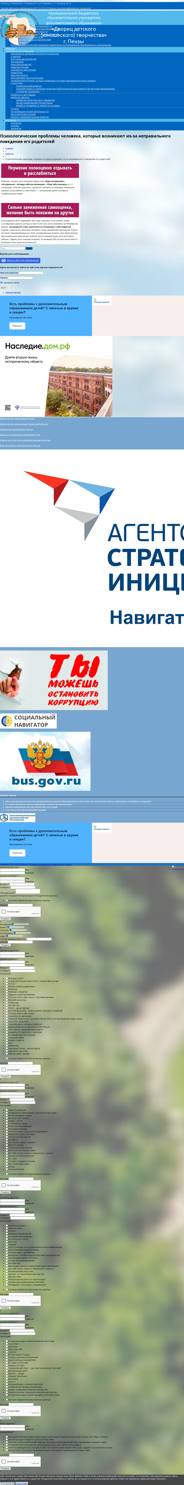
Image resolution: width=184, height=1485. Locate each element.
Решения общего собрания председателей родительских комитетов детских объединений (65, 89)
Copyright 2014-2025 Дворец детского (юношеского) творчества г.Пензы (36, 864)
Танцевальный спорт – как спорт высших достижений (34, 1368)
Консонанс (13, 1378)
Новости (10, 48)
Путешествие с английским (21, 1252)
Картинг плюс (14, 1276)
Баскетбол (13, 1343)
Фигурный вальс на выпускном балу (25, 1384)
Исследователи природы (20, 1236)
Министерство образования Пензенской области (24, 424)
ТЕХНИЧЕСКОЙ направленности (27, 37)
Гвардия (12, 1244)
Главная (9, 21)
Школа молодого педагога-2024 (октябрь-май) (31, 1439)
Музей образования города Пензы (34, 103)
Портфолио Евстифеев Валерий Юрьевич (25, 809)
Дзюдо (11, 1166)
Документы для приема (23, 70)
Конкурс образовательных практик (30, 117)
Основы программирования (21, 1260)
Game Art (12, 1241)
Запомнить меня (11, 282)
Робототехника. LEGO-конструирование (27, 1131)
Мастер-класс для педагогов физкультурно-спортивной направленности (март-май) (49, 1450)
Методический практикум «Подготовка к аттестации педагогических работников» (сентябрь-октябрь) (58, 1436)
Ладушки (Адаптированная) (21, 994)
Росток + (12, 983)
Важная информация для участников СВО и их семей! (31, 807)
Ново (2, 936)
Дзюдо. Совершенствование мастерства (28, 1389)
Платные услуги (19, 75)
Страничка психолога (28, 91)
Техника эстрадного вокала (21, 1161)
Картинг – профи (16, 1373)
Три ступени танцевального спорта (25, 1029)
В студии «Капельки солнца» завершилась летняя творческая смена (38, 804)
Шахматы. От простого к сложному (25, 1032)
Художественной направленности (29, 31)
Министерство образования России (17, 418)
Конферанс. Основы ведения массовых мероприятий (34, 1255)
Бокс (10, 1043)
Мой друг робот (16, 978)
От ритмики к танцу (17, 1123)
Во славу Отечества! (18, 1362)
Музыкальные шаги (17, 1370)
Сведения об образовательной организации (35, 54)
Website (4, 905)
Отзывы (15, 126)
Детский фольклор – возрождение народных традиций (35, 1010)
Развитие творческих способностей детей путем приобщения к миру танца (45, 1018)
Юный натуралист (17, 1225)
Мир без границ (16, 1145)
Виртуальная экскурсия (23, 59)
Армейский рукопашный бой (22, 1360)
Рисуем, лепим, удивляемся (21, 986)
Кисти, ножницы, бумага (20, 1115)
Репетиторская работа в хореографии (26, 1279)
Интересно (5, 924)
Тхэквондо (13, 1002)
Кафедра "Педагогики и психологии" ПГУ (20, 434)
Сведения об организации (19, 51)
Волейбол (13, 1139)
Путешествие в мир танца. (21, 1013)
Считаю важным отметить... (13, 939)
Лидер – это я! (15, 1120)
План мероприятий (21, 64)
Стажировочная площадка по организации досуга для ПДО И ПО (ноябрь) (44, 1444)
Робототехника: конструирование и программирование (35, 1247)
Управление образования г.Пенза (16, 429)
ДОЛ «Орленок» (18, 42)
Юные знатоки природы (20, 1126)
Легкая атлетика (16, 1169)
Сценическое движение (19, 1016)
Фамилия (29, 872)
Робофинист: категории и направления (27, 1284)
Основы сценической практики (23, 1357)
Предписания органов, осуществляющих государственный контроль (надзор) (53, 80)
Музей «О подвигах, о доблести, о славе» (38, 105)
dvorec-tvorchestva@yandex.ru (64, 8)
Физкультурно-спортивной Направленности (35, 29)
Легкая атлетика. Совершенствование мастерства (32, 1392)
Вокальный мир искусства (20, 1271)
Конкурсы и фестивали (23, 95)
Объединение (8, 893)
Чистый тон (13, 1005)
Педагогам (16, 72)
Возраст (5, 884)
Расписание (17, 62)
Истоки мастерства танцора (21, 1034)
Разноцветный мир (17, 1128)
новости (9, 153)
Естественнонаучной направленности (31, 26)
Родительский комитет (29, 86)
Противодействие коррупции (27, 78)
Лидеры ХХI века (16, 1365)
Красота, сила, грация (18, 1118)
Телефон (5, 887)
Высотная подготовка (18, 1163)
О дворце (16, 56)
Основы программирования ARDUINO (26, 1282)
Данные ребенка (9, 875)
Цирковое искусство (18, 1051)
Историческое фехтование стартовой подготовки (32, 1112)
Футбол (11, 1231)
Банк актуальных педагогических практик (20, 445)
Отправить (5, 919)
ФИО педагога (8, 1423)
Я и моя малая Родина (18, 1354)
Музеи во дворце (20, 97)
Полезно (4, 930)
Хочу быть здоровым (18, 1021)
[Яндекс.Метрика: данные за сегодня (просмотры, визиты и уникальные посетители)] (178, 868)
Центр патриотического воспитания (31, 39)
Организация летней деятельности (29, 111)
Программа (5, 973)
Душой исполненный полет (21, 1155)
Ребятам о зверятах (18, 991)
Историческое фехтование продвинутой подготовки (33, 1395)
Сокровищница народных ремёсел (25, 1024)
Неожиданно (6, 933)
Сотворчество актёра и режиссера (25, 1386)
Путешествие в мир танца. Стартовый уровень (31, 997)
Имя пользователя (9, 272)
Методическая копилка (23, 114)
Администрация (19, 67)
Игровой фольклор (17, 999)
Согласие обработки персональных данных (29, 900)
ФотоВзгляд (14, 1263)
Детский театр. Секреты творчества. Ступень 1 (31, 1153)
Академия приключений (19, 1233)
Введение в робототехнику (21, 1134)
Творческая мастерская (19, 1137)
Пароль (3, 277)
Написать (17, 326)
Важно (3, 927)
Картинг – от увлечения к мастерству (26, 1274)
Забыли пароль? (13, 292)
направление (7, 1432)
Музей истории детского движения (35, 100)
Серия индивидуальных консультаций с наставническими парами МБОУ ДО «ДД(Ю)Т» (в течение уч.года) (60, 1447)
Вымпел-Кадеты (16, 1040)
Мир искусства (15, 1349)
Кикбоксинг (13, 1045)
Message (4, 1178)
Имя (27, 869)
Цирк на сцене (15, 1228)
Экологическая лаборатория (21, 1150)
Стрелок (12, 1351)
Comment (4, 1455)
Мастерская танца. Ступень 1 (22, 1142)
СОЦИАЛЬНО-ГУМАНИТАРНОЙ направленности (34, 34)
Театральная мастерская (20, 1147)
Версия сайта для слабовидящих (16, 8)
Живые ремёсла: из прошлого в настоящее (29, 1026)
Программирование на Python (22, 1257)
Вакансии (16, 128)
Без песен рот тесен (18, 1239)
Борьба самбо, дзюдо (18, 1053)
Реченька (12, 989)
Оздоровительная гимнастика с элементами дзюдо (33, 981)
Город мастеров (16, 1037)
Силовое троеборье (18, 1376)
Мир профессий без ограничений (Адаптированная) (33, 1266)
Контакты (10, 120)
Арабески (12, 1346)
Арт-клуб (12, 1158)
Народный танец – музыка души (24, 1048)
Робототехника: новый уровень (23, 1249)
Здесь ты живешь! (17, 1110)
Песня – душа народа (18, 1008)
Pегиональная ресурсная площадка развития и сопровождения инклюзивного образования (61, 45)
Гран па (11, 1381)
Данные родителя (9, 867)
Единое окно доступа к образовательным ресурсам (25, 440)
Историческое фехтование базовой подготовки (31, 1341)
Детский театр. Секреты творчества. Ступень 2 (31, 1268)
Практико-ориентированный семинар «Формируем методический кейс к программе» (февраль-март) (57, 1442)
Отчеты (15, 109)
